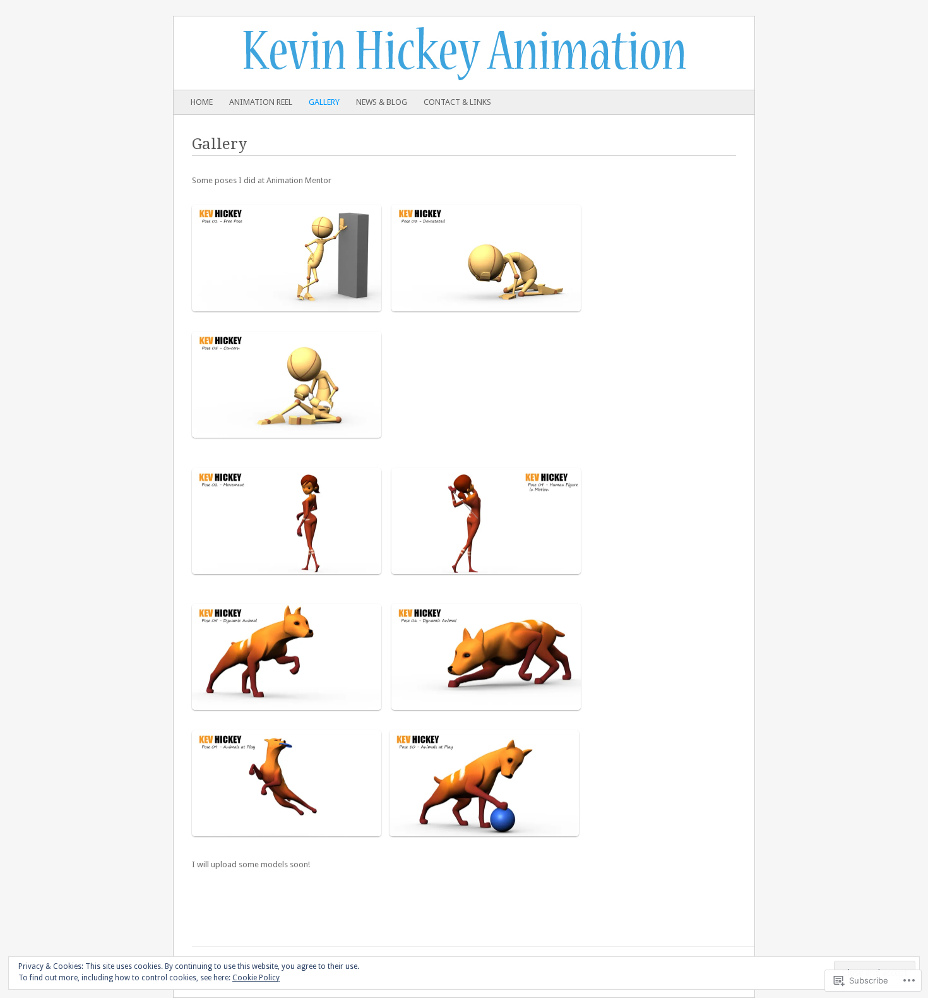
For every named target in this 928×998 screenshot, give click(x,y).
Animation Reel (260, 102)
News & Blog (381, 102)
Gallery (324, 102)
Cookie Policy (256, 977)
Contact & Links (457, 102)
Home (202, 102)
